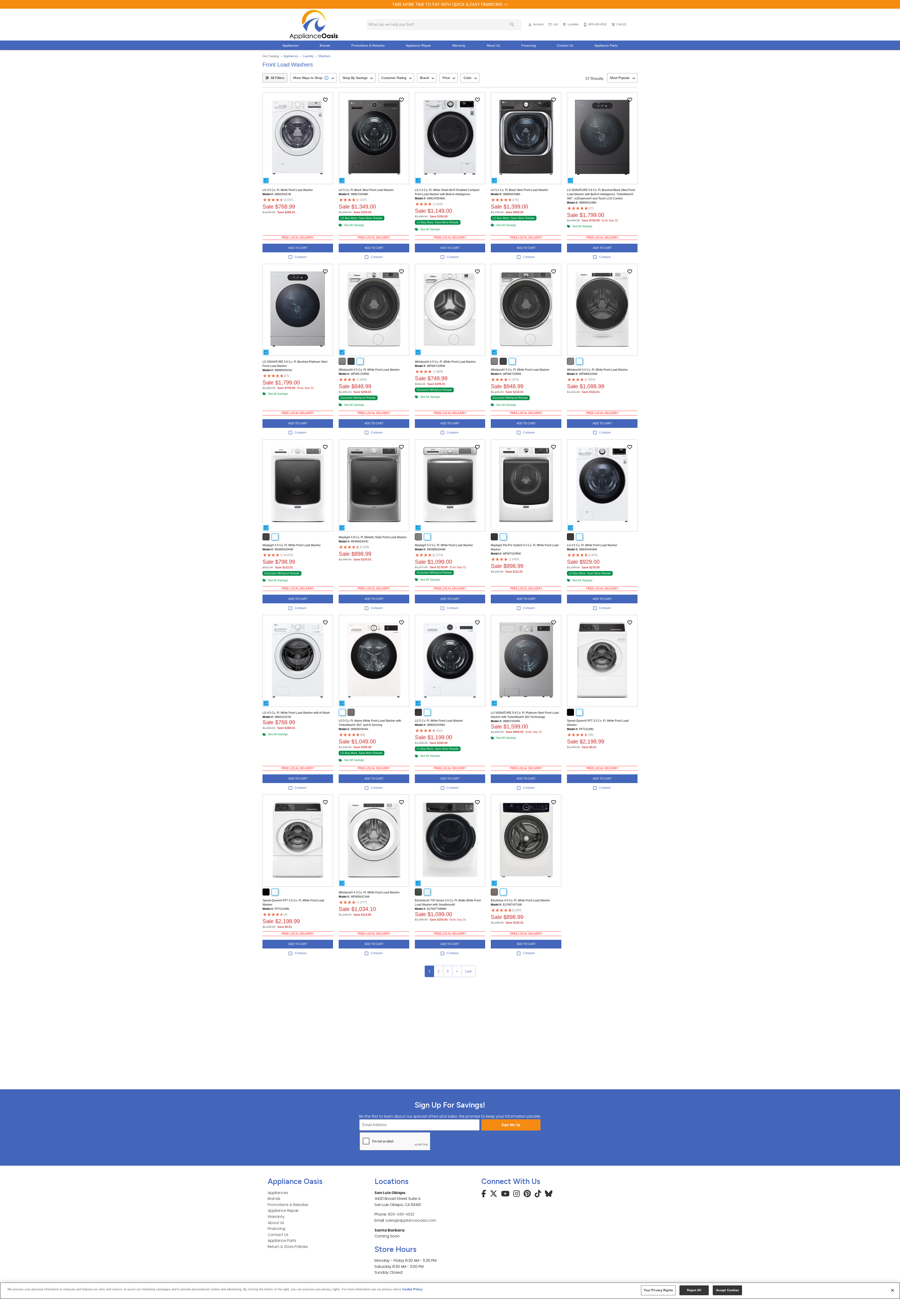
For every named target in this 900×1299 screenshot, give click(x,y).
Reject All (694, 1290)
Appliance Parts (606, 45)
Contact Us (565, 45)
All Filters (277, 78)
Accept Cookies (727, 1290)
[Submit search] (512, 24)
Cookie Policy (412, 1289)
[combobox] (313, 77)
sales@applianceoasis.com (411, 1220)
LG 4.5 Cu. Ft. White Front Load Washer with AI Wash (296, 712)
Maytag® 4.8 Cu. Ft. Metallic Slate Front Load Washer (373, 537)
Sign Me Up (511, 1125)
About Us (493, 45)
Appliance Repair (418, 45)
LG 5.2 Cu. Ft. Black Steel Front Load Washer (519, 190)
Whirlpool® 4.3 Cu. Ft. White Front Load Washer (369, 892)
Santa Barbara (390, 1230)
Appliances (290, 45)
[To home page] (313, 25)
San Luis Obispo (390, 1192)
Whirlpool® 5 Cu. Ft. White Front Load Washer (520, 369)
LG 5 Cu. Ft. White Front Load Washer (439, 720)
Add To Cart (297, 248)
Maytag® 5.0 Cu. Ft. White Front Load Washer (444, 545)
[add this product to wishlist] (325, 99)
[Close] (892, 1290)
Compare (301, 257)
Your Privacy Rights (658, 1290)
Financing (528, 45)
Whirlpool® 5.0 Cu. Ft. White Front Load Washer (597, 369)
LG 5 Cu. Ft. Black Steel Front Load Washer (366, 190)
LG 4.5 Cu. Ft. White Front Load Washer (287, 190)
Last (468, 971)
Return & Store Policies (288, 1246)
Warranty (458, 45)
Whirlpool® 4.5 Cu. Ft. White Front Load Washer (369, 369)
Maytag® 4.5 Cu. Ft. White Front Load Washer (291, 545)
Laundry (308, 56)
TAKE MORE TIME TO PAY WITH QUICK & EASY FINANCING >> (450, 4)
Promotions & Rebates (368, 45)
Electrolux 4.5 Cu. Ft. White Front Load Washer (520, 900)
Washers (324, 56)
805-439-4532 (401, 1214)
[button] (530, 24)
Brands (325, 45)
